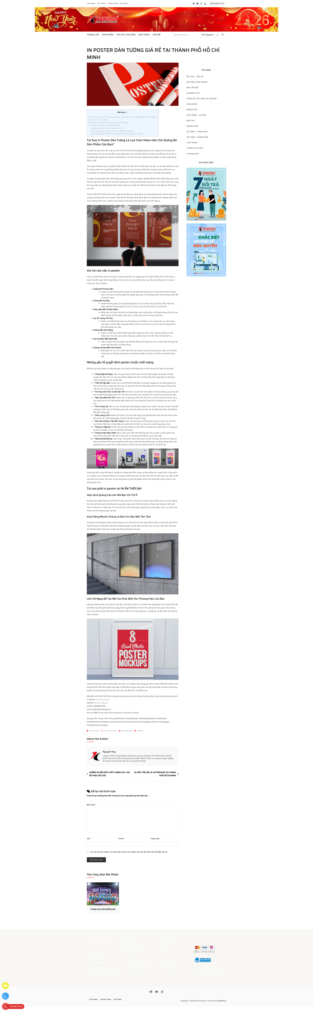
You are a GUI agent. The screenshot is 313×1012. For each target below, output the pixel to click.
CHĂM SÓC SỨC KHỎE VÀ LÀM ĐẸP (201, 98)
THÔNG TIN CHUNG (194, 148)
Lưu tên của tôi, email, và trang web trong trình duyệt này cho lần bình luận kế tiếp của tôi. (129, 851)
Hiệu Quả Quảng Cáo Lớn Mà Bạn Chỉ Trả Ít (108, 128)
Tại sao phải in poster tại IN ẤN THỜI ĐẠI (104, 125)
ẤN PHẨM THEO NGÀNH (196, 82)
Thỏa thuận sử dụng (168, 963)
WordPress (222, 1000)
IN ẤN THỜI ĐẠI (102, 699)
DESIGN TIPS (191, 109)
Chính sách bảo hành (168, 960)
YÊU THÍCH (101, 3)
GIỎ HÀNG (124, 3)
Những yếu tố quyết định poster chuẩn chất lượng (108, 122)
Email (122, 838)
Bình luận (91, 804)
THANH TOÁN (112, 3)
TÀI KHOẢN (91, 3)
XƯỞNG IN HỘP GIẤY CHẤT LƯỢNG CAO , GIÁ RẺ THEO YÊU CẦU (109, 774)
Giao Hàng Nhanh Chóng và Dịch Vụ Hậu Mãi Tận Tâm (112, 131)
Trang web (154, 838)
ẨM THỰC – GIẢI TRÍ (194, 76)
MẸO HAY (190, 120)
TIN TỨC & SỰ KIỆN (126, 34)
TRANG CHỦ (93, 34)
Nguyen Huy (109, 751)
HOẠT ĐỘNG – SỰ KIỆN (196, 115)
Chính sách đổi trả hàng (169, 967)
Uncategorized (126, 730)
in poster (140, 730)
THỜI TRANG (191, 142)
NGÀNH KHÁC (192, 126)
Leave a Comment (110, 730)
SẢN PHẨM (107, 34)
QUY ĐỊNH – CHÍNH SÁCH (197, 131)
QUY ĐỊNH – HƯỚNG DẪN (197, 137)
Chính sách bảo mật (167, 970)
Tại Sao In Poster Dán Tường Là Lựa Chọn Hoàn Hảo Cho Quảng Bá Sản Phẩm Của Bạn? (122, 117)
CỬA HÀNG (93, 999)
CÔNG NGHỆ (191, 104)
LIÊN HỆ (156, 34)
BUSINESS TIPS (193, 93)
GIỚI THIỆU (144, 34)
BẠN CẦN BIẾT (192, 87)
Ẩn (127, 112)
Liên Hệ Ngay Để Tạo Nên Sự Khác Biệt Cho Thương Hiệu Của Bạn (117, 133)
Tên (89, 838)
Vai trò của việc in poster (97, 119)
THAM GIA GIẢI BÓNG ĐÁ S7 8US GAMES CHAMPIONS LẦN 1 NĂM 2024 (102, 909)
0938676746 (218, 3)
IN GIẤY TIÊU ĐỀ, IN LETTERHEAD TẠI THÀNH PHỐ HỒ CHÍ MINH (155, 774)
